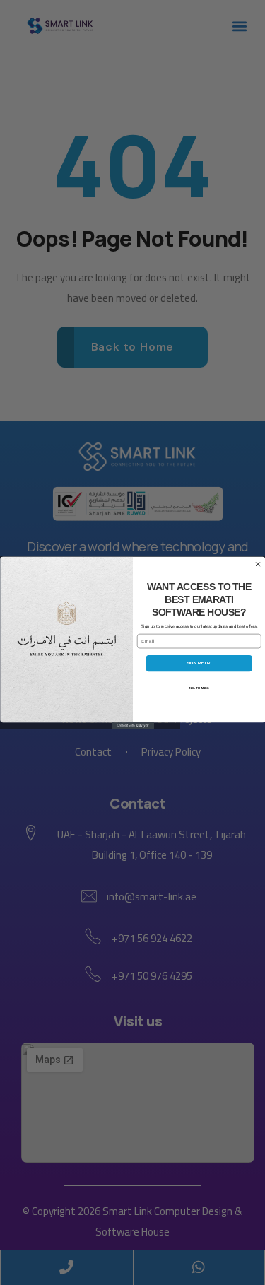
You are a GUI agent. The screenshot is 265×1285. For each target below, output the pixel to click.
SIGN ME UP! (199, 663)
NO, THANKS (199, 688)
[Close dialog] (258, 564)
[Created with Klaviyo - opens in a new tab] (133, 725)
